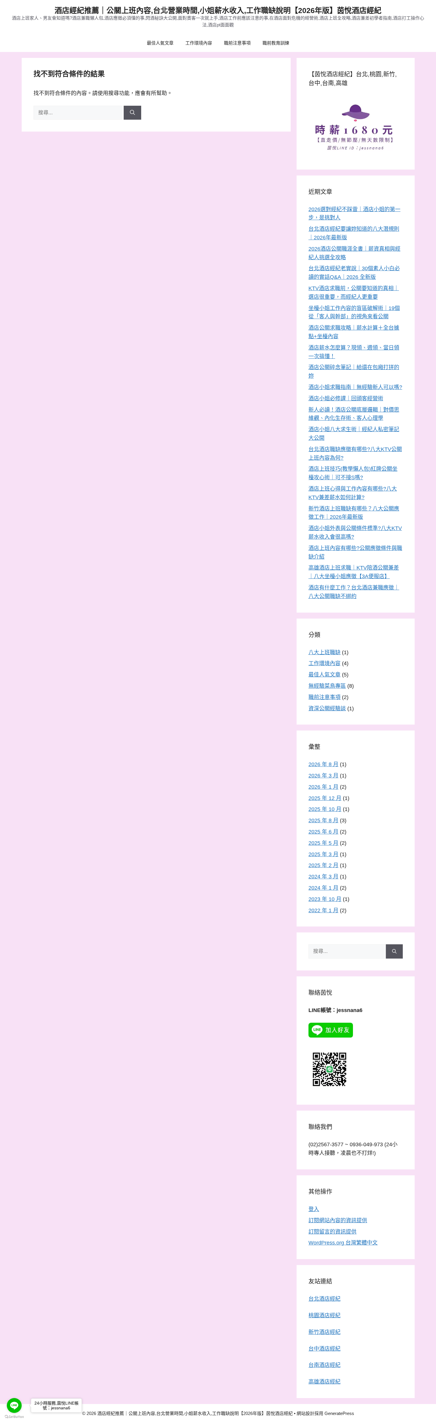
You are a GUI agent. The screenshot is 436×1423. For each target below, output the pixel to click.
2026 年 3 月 (323, 776)
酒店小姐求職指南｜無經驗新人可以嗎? (355, 387)
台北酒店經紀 (324, 1299)
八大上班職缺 (324, 652)
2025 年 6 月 (323, 832)
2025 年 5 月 (323, 843)
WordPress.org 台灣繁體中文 (343, 1243)
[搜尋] (132, 113)
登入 (313, 1209)
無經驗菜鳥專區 (327, 686)
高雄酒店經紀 (324, 1382)
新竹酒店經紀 (324, 1332)
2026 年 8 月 (323, 764)
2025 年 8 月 (323, 820)
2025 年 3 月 (323, 854)
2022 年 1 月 (323, 910)
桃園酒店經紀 (324, 1315)
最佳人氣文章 (160, 42)
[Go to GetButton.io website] (14, 1417)
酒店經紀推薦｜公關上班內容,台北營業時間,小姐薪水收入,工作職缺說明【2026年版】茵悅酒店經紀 (218, 10)
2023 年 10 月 (324, 899)
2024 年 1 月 (323, 888)
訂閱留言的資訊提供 (332, 1232)
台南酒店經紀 (324, 1365)
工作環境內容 (198, 42)
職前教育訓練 (275, 42)
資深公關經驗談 (327, 709)
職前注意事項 (237, 42)
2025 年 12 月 (324, 798)
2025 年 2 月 (323, 865)
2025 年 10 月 (324, 809)
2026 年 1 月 (323, 787)
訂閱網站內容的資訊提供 (337, 1220)
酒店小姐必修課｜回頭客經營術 (345, 398)
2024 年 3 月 (323, 877)
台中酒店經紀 (324, 1349)
